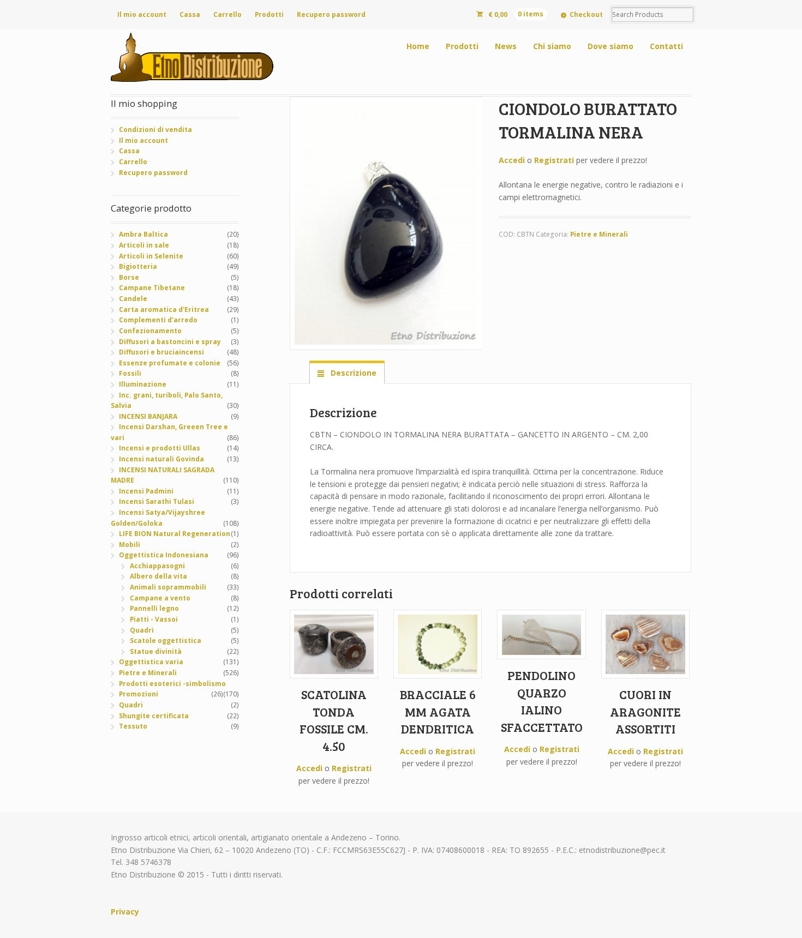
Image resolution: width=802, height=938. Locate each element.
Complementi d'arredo (158, 319)
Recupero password (331, 14)
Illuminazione (142, 384)
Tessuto (133, 726)
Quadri (142, 630)
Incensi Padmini (146, 491)
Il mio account (141, 14)
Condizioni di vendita (155, 129)
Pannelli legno (154, 608)
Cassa (189, 14)
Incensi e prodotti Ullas (159, 448)
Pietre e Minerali (599, 234)
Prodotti (269, 14)
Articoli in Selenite (151, 256)
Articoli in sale (144, 245)
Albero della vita (158, 576)
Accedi (512, 160)
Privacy (125, 911)
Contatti (666, 46)
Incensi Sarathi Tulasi (156, 501)
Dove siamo (610, 46)
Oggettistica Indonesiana (163, 555)
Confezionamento (150, 330)
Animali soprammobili (168, 587)
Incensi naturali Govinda (161, 459)
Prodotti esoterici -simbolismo (172, 683)
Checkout (586, 14)
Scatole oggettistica (165, 640)
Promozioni (138, 694)
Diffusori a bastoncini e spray (170, 341)
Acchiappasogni (157, 565)
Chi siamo (552, 46)
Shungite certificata (154, 715)
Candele (133, 298)
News (506, 46)
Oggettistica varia (151, 661)
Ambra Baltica (143, 234)
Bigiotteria (138, 266)
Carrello (227, 14)
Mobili (129, 544)
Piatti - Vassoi (154, 619)
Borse (129, 277)
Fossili (130, 373)
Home (417, 46)
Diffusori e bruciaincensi (161, 352)
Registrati (554, 160)
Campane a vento (160, 598)
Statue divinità (156, 651)
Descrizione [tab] (352, 373)
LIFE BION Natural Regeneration (174, 533)
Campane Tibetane (152, 287)
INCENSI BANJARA (148, 416)
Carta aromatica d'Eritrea (164, 309)
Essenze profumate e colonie (169, 363)
